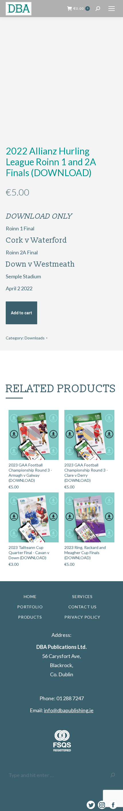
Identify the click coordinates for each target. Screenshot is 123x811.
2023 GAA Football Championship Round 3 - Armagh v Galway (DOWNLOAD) (30, 472)
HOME (30, 596)
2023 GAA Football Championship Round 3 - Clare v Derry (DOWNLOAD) (86, 472)
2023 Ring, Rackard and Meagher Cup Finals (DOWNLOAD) (85, 552)
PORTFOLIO (30, 606)
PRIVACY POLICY (82, 617)
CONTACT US (82, 606)
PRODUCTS (30, 617)
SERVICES (82, 596)
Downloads (35, 337)
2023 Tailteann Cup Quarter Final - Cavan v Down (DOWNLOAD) (29, 552)
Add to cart (21, 313)
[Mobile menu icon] (111, 8)
